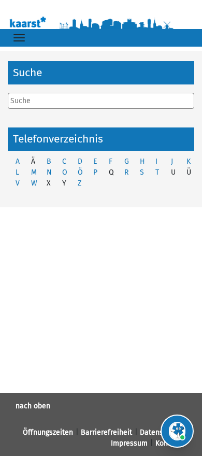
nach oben (33, 406)
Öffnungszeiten (48, 432)
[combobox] (101, 101)
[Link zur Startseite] (101, 22)
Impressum (129, 443)
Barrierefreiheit (106, 432)
